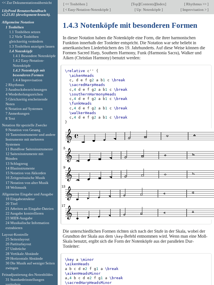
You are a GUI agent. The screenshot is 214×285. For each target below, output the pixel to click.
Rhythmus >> (196, 4)
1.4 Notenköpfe (21, 51)
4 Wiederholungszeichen (24, 94)
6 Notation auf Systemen (24, 109)
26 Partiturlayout (18, 244)
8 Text (10, 118)
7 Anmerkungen (18, 113)
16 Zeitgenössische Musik (25, 178)
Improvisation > (194, 10)
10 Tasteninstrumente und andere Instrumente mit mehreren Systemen (30, 139)
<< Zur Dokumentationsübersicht (27, 3)
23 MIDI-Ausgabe (19, 218)
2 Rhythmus (15, 85)
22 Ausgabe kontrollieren (25, 213)
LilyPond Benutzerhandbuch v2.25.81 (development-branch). (26, 13)
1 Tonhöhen (15, 27)
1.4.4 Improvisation (27, 80)
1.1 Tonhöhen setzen (24, 32)
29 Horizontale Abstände (24, 258)
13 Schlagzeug (17, 163)
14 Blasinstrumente (20, 168)
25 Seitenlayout (18, 239)
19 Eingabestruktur (20, 199)
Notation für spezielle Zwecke (24, 125)
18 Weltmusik (16, 187)
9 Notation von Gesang (23, 130)
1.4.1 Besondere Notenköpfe (34, 56)
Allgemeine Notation (18, 22)
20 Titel (12, 204)
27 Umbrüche (16, 249)
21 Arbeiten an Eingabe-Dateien (30, 209)
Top (135, 4)
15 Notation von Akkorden (26, 173)
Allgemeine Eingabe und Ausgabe (27, 194)
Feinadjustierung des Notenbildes (27, 274)
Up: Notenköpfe (149, 10)
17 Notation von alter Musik (27, 183)
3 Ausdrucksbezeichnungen (26, 89)
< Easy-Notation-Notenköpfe (87, 10)
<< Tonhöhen (75, 4)
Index (160, 4)
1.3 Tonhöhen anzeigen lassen (32, 46)
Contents (147, 4)
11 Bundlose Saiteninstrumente (29, 149)
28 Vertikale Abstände (22, 254)
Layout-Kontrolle (15, 234)
